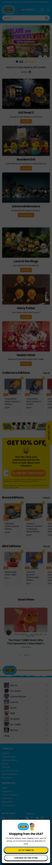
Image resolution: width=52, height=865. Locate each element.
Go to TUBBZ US (26, 850)
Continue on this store (26, 858)
